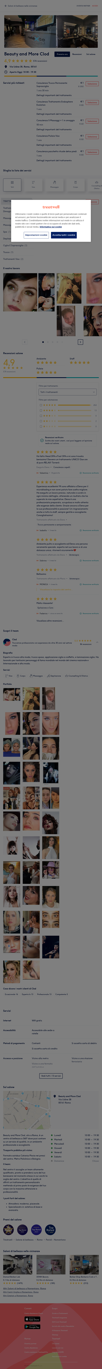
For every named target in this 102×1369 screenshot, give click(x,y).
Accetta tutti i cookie (63, 235)
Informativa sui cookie (51, 227)
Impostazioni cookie (36, 235)
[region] (51, 221)
